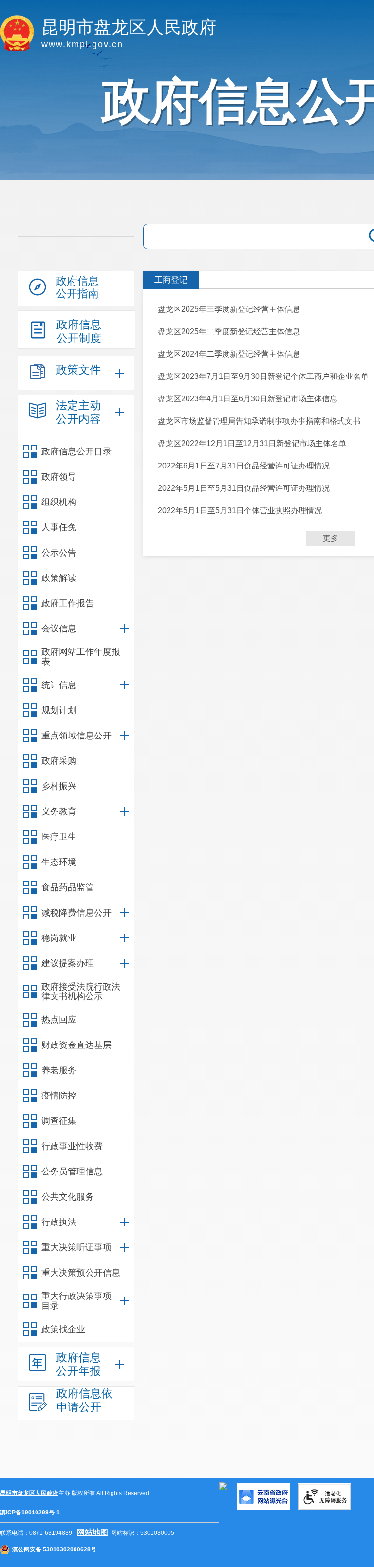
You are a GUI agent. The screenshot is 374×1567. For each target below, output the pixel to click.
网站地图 (92, 1532)
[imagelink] (223, 1486)
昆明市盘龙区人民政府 (29, 1493)
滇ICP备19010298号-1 (30, 1512)
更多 (330, 538)
